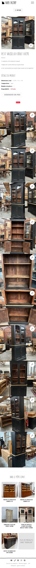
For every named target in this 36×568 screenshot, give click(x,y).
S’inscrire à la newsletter (12, 563)
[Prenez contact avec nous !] (11, 560)
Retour (19, 10)
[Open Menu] (32, 3)
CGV (29, 563)
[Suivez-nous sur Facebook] (18, 560)
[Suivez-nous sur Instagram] (21, 560)
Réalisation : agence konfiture (18, 566)
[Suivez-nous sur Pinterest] (24, 560)
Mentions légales (23, 563)
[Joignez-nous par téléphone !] (15, 560)
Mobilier (3, 58)
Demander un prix (12, 94)
